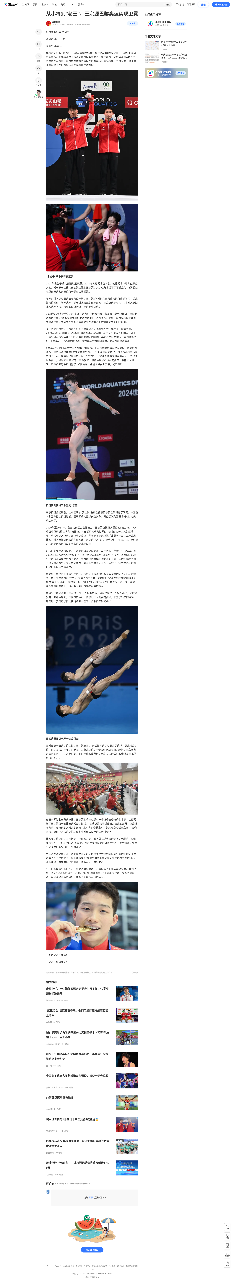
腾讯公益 (112, 1266)
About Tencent (60, 1266)
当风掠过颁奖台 (52, 1131)
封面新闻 (50, 1153)
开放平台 (87, 1266)
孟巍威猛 (50, 1044)
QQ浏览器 (120, 1266)
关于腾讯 (50, 1266)
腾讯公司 (88, 1277)
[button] (180, 24)
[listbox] (92, 1078)
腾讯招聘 (103, 1266)
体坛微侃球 (51, 1000)
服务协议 (70, 1266)
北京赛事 (50, 1174)
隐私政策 (79, 1266)
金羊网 (49, 1022)
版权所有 (95, 1277)
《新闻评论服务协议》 (82, 1183)
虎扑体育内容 (51, 1087)
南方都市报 (51, 1109)
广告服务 (95, 1266)
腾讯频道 (129, 1266)
